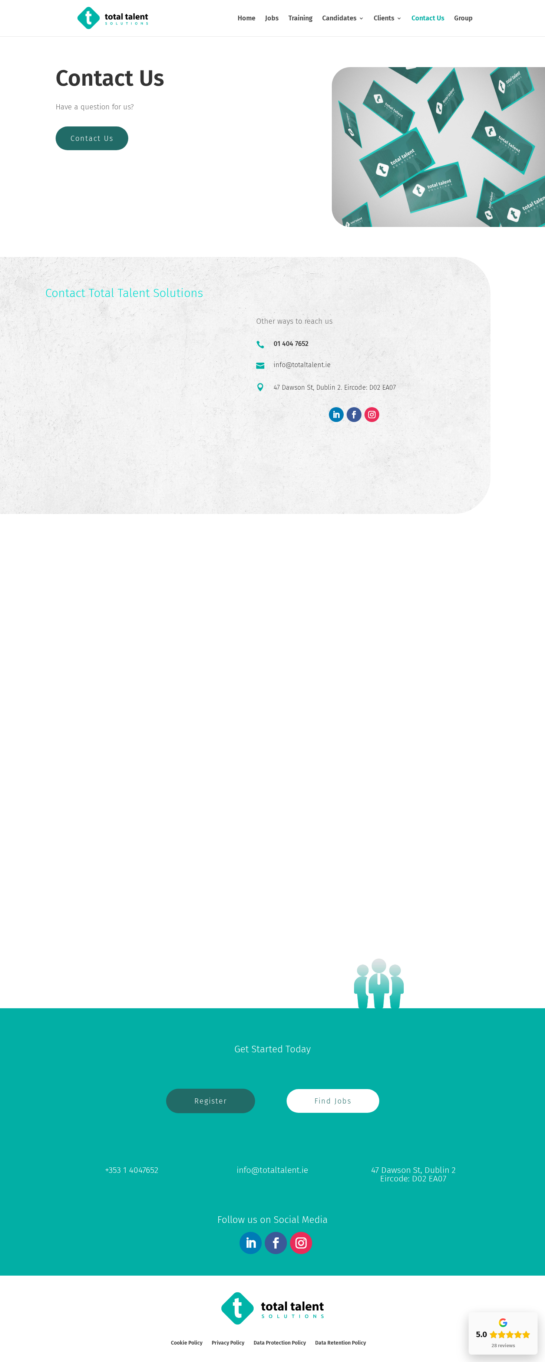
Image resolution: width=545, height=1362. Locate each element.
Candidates (339, 19)
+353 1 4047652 (131, 1170)
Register (210, 1100)
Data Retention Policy (340, 1343)
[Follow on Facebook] (354, 414)
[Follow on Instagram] (371, 414)
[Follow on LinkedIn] (336, 414)
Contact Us (428, 19)
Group (463, 19)
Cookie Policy (186, 1343)
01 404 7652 (291, 344)
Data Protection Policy (280, 1343)
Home (246, 19)
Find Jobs (332, 1100)
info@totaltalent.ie (302, 365)
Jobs (272, 19)
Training (300, 19)
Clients (384, 19)
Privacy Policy (228, 1343)
